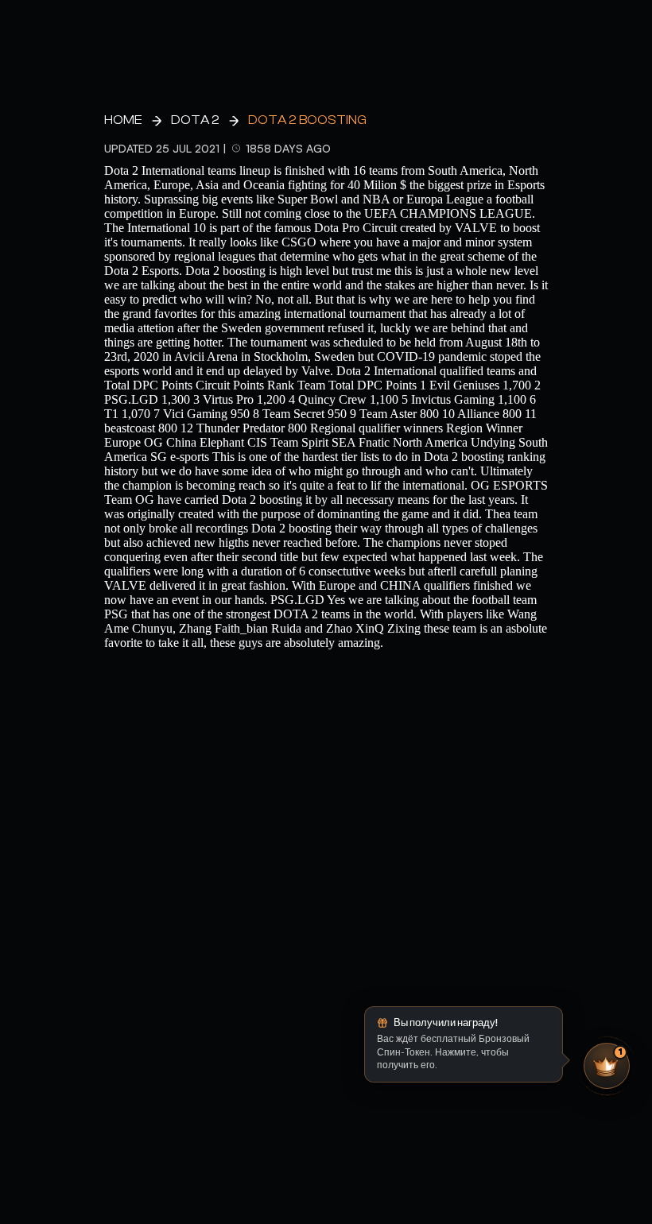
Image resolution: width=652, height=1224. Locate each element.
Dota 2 (195, 120)
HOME (123, 120)
